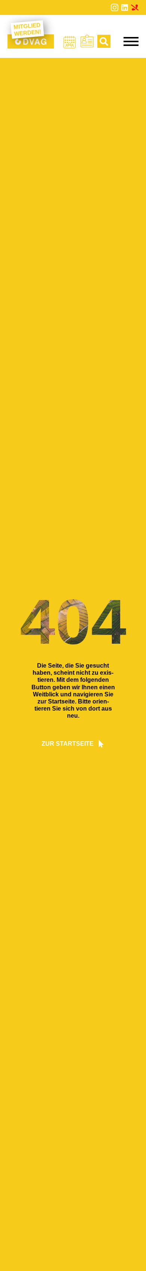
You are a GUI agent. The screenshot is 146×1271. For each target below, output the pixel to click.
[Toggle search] (103, 41)
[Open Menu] (131, 41)
